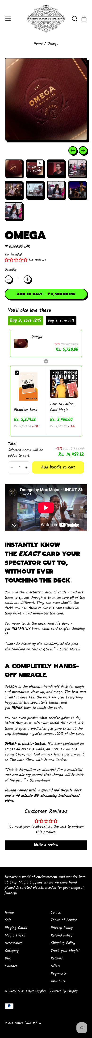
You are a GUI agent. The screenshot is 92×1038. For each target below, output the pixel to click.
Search (56, 912)
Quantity (11, 270)
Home (37, 43)
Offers (55, 966)
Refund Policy (61, 935)
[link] (21, 343)
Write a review (46, 845)
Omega (53, 43)
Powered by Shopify (64, 991)
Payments (59, 974)
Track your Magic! (65, 951)
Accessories (13, 943)
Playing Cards (16, 928)
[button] (74, 18)
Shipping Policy (63, 943)
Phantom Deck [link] (25, 410)
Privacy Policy (62, 928)
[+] (27, 279)
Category (12, 951)
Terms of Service (64, 920)
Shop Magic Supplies (32, 991)
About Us (58, 981)
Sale (8, 920)
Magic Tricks (15, 935)
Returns (57, 958)
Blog (8, 958)
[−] (8, 279)
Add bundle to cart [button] (58, 467)
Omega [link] (36, 337)
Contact (11, 966)
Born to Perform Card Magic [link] (62, 407)
